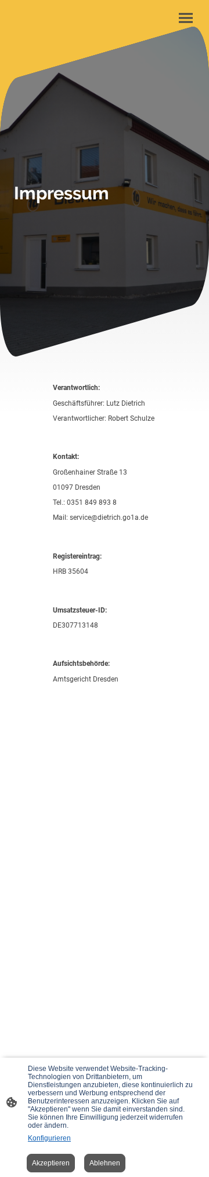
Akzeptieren (51, 1163)
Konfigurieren (49, 1138)
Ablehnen (104, 1163)
